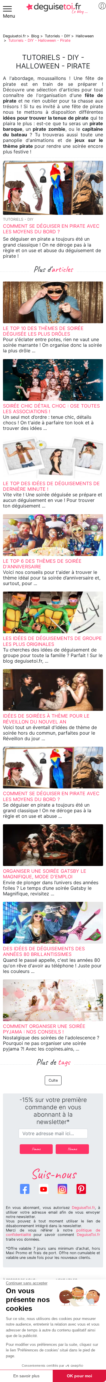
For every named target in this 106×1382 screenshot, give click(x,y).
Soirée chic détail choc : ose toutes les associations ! (51, 408)
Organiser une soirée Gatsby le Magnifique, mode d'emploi (44, 874)
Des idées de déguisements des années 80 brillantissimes (44, 951)
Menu (9, 16)
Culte (53, 1080)
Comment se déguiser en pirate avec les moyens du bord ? (51, 228)
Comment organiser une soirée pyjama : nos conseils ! (44, 1029)
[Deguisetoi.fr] (56, 11)
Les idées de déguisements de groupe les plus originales (52, 641)
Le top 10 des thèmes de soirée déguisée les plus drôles (43, 331)
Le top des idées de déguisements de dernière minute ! (51, 486)
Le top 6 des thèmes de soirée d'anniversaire (42, 563)
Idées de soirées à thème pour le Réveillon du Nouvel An (46, 718)
